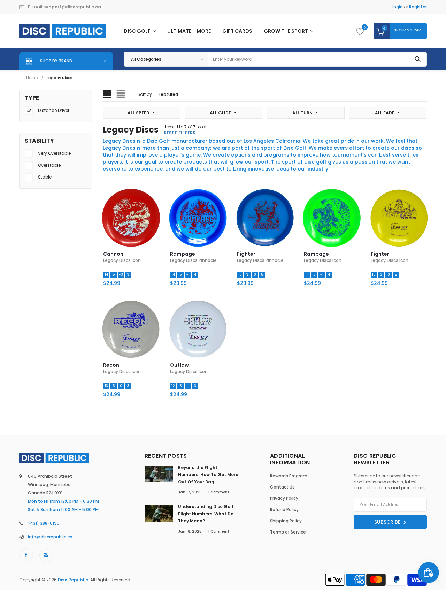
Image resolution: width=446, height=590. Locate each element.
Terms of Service (288, 532)
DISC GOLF (138, 31)
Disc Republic (73, 580)
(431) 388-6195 (44, 523)
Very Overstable (54, 153)
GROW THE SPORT (286, 31)
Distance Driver (53, 110)
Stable (45, 177)
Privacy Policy (284, 498)
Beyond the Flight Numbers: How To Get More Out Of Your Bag (208, 474)
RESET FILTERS (179, 133)
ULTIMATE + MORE (189, 31)
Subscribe (388, 522)
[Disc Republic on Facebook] (26, 555)
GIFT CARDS (237, 31)
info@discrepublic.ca (50, 537)
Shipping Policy (286, 521)
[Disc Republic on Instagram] (46, 555)
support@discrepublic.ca (72, 7)
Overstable (49, 165)
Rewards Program (288, 476)
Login (397, 7)
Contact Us (282, 487)
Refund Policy (284, 510)
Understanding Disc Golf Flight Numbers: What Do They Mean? (206, 514)
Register (418, 7)
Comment (218, 492)
